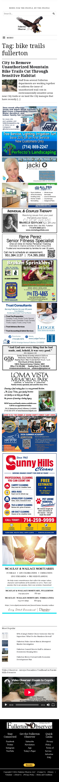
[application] (29, 692)
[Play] (5, 704)
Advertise (49, 754)
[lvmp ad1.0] (29, 412)
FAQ (49, 757)
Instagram (10, 747)
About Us (18, 774)
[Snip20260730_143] (29, 370)
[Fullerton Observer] (29, 25)
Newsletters (30, 744)
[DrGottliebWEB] (29, 232)
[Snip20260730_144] (29, 258)
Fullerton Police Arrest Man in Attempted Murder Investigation (34, 642)
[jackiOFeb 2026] (29, 181)
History (51, 772)
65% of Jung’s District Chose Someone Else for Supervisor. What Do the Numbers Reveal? (35, 635)
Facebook (10, 741)
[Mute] (48, 704)
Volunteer (8, 774)
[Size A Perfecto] (29, 156)
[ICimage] (29, 534)
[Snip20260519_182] (29, 451)
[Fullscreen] (53, 704)
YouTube (10, 750)
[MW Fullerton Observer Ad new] (29, 613)
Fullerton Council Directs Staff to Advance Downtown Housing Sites (34, 650)
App (29, 747)
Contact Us (42, 772)
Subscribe (30, 741)
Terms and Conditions (44, 774)
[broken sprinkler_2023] (29, 301)
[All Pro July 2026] (29, 207)
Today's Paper (30, 750)
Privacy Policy (29, 774)
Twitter (10, 744)
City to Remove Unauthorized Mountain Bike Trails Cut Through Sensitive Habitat (25, 69)
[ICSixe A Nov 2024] (29, 130)
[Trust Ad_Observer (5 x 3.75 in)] (29, 343)
